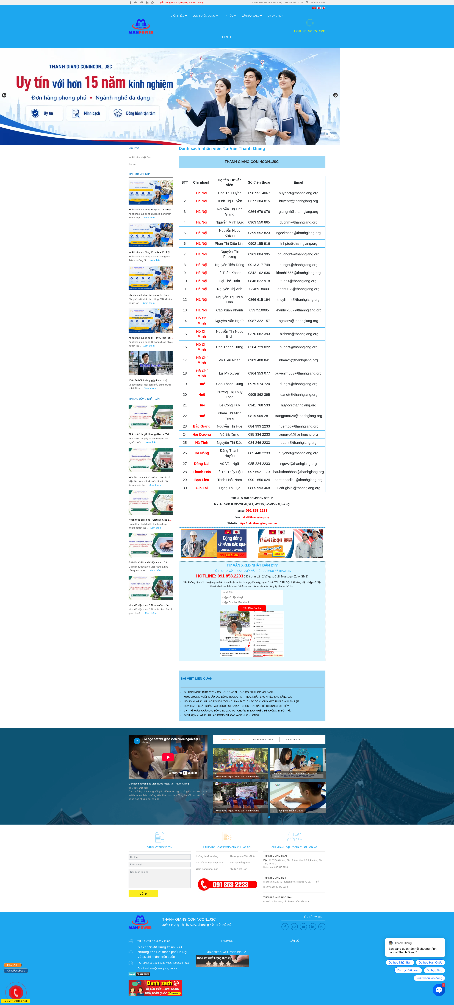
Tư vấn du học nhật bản (209, 862)
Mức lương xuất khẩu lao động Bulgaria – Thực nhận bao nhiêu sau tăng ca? (238, 696)
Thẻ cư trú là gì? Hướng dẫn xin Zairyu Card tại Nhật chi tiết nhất (150, 436)
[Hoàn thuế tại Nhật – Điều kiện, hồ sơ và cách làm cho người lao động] (151, 502)
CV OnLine (274, 15)
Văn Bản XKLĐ (250, 15)
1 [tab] (269, 817)
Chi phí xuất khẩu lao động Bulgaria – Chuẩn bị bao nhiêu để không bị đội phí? (237, 710)
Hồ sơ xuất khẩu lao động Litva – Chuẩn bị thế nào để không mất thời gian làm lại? (241, 701)
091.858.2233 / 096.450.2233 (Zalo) (170, 962)
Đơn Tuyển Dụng (203, 15)
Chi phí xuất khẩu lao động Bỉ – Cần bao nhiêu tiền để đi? (149, 296)
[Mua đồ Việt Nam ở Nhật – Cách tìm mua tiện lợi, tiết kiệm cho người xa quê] (151, 588)
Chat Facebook (16, 970)
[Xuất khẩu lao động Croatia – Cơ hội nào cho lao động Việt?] (151, 235)
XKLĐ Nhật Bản (238, 868)
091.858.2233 (230, 576)
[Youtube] (142, 2)
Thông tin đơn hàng (207, 856)
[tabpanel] (240, 782)
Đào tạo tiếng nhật (240, 862)
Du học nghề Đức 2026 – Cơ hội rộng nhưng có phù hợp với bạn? (228, 692)
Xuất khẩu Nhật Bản (140, 157)
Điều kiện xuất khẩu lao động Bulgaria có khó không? (221, 715)
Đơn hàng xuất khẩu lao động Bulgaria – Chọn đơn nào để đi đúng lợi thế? (236, 706)
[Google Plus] (136, 2)
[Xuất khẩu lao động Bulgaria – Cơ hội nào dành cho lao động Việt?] (151, 192)
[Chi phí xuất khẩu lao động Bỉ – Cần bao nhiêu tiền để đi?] (151, 278)
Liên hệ (227, 37)
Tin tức (228, 15)
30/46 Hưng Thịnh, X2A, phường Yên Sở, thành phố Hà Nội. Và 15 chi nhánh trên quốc (162, 952)
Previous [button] (4, 95)
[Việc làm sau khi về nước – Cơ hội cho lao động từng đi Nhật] (151, 460)
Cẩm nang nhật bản (207, 868)
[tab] (231, 739)
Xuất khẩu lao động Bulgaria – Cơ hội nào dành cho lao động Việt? (150, 211)
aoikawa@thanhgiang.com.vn (161, 968)
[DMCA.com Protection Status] (139, 974)
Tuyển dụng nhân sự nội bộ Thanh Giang (180, 2)
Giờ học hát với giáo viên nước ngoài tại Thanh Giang (159, 783)
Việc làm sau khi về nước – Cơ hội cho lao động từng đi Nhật (150, 478)
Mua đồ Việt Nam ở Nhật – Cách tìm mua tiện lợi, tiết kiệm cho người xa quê (151, 607)
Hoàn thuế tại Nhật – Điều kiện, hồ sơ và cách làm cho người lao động (150, 521)
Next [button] (335, 95)
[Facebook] (131, 2)
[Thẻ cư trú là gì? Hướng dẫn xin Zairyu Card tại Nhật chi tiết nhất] (151, 417)
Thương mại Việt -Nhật (242, 856)
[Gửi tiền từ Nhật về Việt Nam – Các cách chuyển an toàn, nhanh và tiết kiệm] (151, 545)
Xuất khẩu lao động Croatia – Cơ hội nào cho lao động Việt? (149, 254)
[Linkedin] (147, 2)
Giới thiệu (177, 15)
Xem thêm (149, 217)
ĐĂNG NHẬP (318, 2)
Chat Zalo (12, 965)
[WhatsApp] (152, 2)
